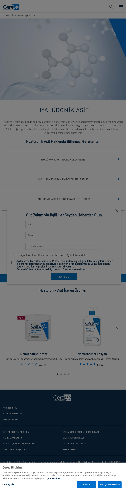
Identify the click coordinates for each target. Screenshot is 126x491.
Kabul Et (87, 484)
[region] (63, 477)
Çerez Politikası (53, 478)
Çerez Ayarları (8, 484)
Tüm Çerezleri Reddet (110, 484)
